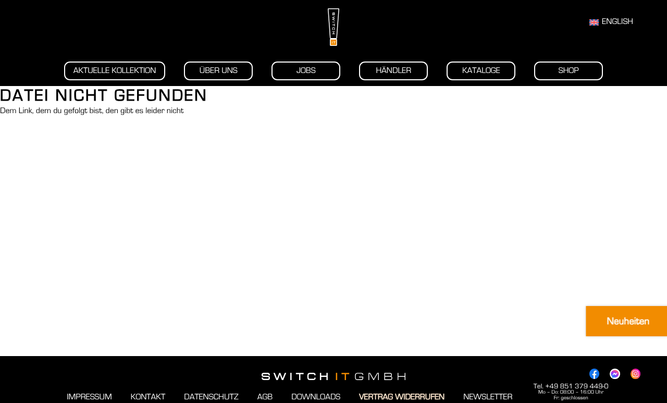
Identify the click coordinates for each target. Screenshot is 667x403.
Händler (393, 71)
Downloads (315, 397)
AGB (265, 397)
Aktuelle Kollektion (114, 71)
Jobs (306, 71)
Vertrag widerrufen (401, 397)
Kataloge (481, 71)
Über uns (219, 71)
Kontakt (148, 397)
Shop (569, 71)
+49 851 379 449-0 (576, 386)
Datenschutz (211, 397)
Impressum (89, 397)
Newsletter (487, 397)
